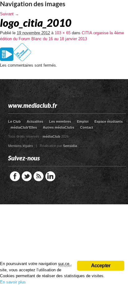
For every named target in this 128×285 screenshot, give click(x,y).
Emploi (83, 121)
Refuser (65, 266)
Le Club (14, 121)
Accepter (101, 265)
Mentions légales (20, 146)
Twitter (27, 176)
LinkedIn (50, 176)
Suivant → (9, 14)
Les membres (60, 121)
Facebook (15, 176)
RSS (38, 176)
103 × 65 (63, 33)
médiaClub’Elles (24, 127)
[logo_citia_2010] (16, 61)
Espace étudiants (108, 121)
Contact (86, 127)
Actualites (35, 121)
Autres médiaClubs (58, 127)
